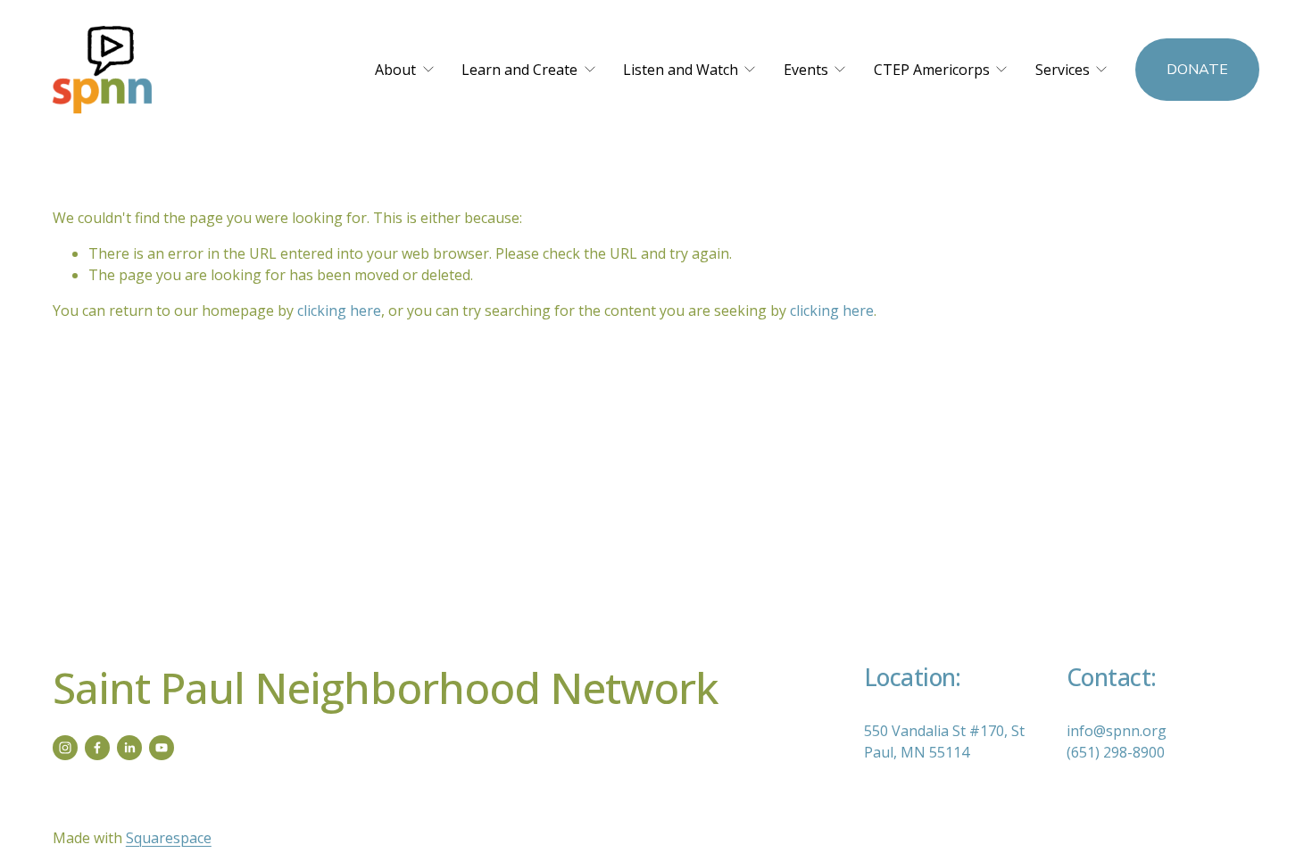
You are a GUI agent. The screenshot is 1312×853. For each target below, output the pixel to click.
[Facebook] (97, 747)
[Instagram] (65, 747)
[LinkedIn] (129, 747)
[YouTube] (161, 747)
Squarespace (169, 838)
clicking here (339, 310)
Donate (1197, 69)
